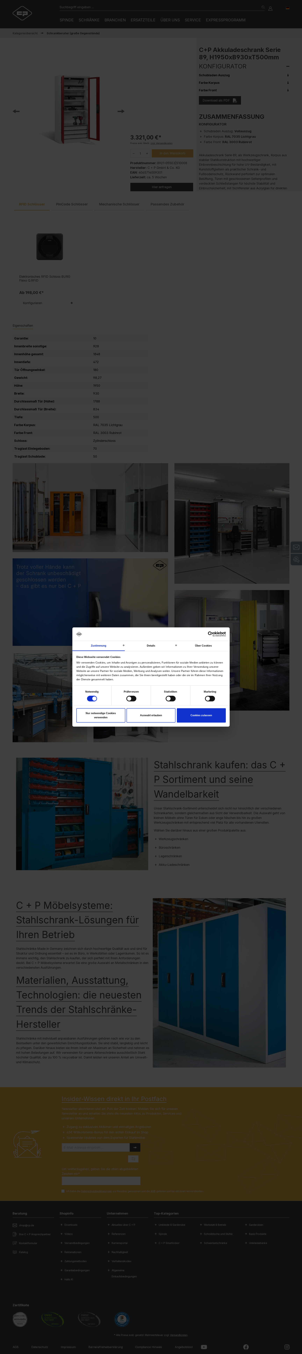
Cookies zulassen (201, 715)
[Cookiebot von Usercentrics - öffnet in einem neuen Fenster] (210, 634)
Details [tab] (151, 645)
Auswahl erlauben (151, 715)
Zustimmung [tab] (98, 645)
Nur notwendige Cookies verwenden (101, 715)
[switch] (131, 698)
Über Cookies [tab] (203, 645)
